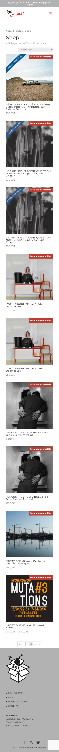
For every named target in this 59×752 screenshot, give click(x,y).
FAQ (10, 697)
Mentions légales (18, 701)
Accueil (10, 31)
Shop (19, 31)
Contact (13, 706)
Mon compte (15, 693)
